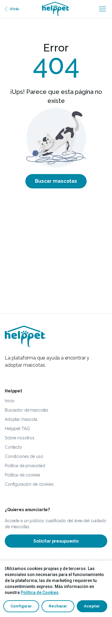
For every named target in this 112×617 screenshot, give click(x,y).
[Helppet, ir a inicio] (56, 9)
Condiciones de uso (24, 456)
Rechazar (58, 606)
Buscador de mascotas (26, 410)
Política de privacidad (25, 465)
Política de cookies (22, 475)
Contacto (13, 447)
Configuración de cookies (29, 484)
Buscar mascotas (56, 181)
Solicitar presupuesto (56, 541)
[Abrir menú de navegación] (102, 9)
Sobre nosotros (19, 437)
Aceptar (92, 606)
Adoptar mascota (21, 419)
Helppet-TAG (17, 428)
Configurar (21, 606)
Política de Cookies (40, 592)
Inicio (10, 400)
